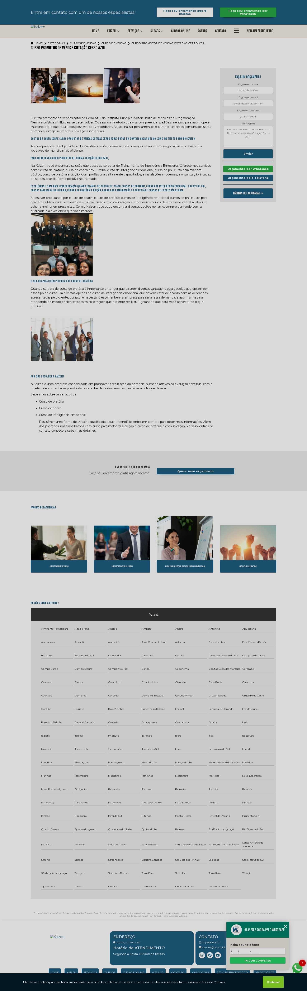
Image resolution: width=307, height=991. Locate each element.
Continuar (273, 982)
